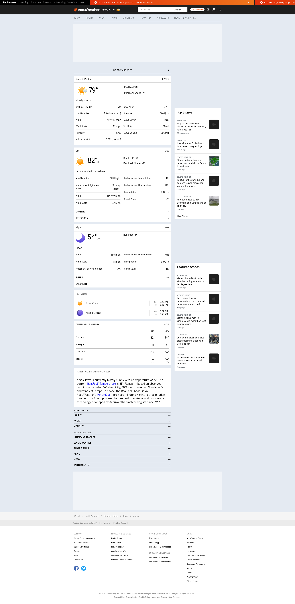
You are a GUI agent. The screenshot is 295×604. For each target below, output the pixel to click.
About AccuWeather (82, 542)
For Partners (116, 542)
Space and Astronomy (196, 564)
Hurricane (191, 551)
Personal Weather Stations (122, 560)
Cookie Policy (145, 597)
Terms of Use (119, 597)
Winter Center (192, 581)
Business (190, 542)
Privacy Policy (132, 597)
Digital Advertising (81, 547)
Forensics (48, 2)
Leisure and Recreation (196, 555)
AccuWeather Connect (120, 555)
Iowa (125, 516)
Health (189, 547)
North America (92, 516)
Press (76, 555)
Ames (136, 516)
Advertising (60, 2)
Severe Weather (193, 560)
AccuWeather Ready (195, 538)
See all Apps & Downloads (160, 547)
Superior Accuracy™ (76, 2)
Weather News (193, 577)
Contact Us (78, 560)
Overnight (81, 284)
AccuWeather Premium (158, 557)
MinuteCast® (104, 395)
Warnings (25, 2)
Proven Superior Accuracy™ (84, 538)
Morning (80, 211)
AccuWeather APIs (118, 551)
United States (111, 516)
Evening (80, 277)
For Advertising (117, 547)
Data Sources (174, 597)
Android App (154, 542)
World (77, 516)
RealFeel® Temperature (101, 384)
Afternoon (82, 218)
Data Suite (36, 2)
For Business (9, 2)
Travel (189, 572)
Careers (77, 551)
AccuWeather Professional (160, 562)
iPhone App (154, 538)
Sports (189, 568)
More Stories (182, 216)
